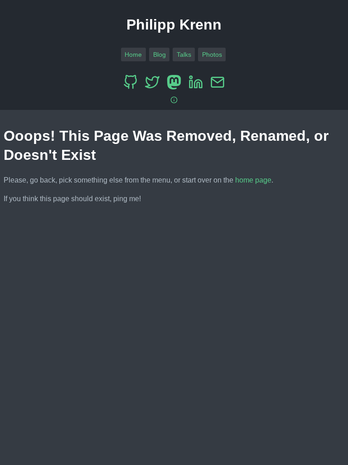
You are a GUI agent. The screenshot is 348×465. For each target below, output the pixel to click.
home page (253, 180)
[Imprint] (174, 100)
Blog (159, 54)
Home (133, 54)
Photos (212, 54)
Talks (184, 54)
